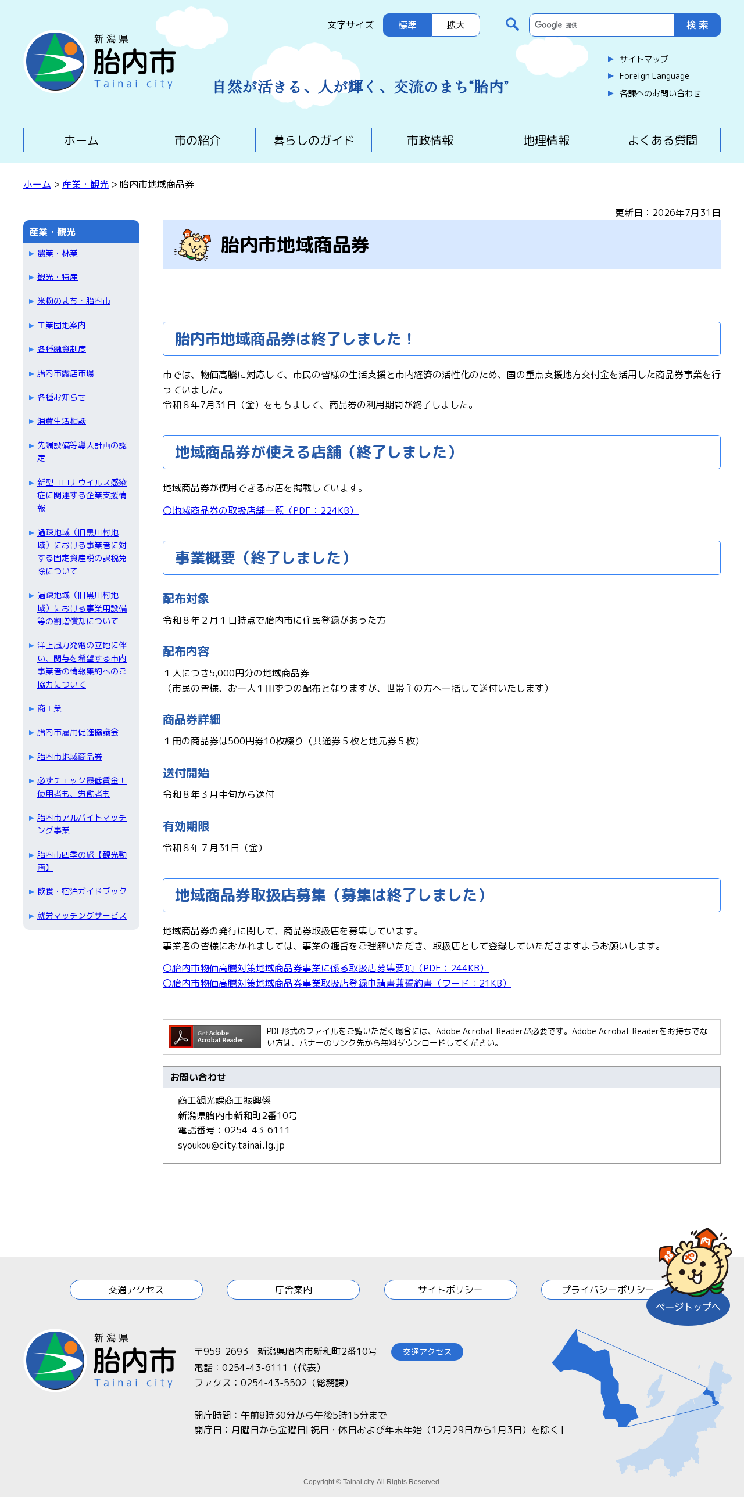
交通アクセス (136, 1289)
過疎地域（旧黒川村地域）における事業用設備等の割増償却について (82, 608)
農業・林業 (57, 252)
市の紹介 (197, 140)
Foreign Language (654, 76)
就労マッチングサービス (82, 915)
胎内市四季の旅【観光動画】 (82, 861)
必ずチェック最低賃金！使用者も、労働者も (82, 786)
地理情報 (546, 140)
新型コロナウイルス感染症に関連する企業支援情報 (82, 495)
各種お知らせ (61, 396)
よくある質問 (663, 140)
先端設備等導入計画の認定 (82, 451)
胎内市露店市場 (65, 373)
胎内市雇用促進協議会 (78, 731)
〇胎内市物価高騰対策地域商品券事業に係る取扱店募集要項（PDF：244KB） (326, 968)
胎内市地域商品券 (69, 756)
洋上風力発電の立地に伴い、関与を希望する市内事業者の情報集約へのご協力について (82, 664)
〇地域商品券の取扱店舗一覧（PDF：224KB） (261, 510)
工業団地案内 (61, 324)
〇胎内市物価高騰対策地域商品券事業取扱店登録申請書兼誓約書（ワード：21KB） (337, 983)
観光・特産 (57, 276)
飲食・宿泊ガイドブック (82, 891)
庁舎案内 (293, 1289)
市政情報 (430, 140)
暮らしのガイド (314, 140)
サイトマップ (644, 59)
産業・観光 (85, 184)
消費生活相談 (61, 420)
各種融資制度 (61, 348)
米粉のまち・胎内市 (73, 300)
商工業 (49, 708)
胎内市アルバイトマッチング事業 (82, 824)
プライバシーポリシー (607, 1289)
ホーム (81, 140)
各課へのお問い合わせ (660, 93)
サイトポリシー (450, 1289)
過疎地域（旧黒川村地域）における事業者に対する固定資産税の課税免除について (82, 552)
